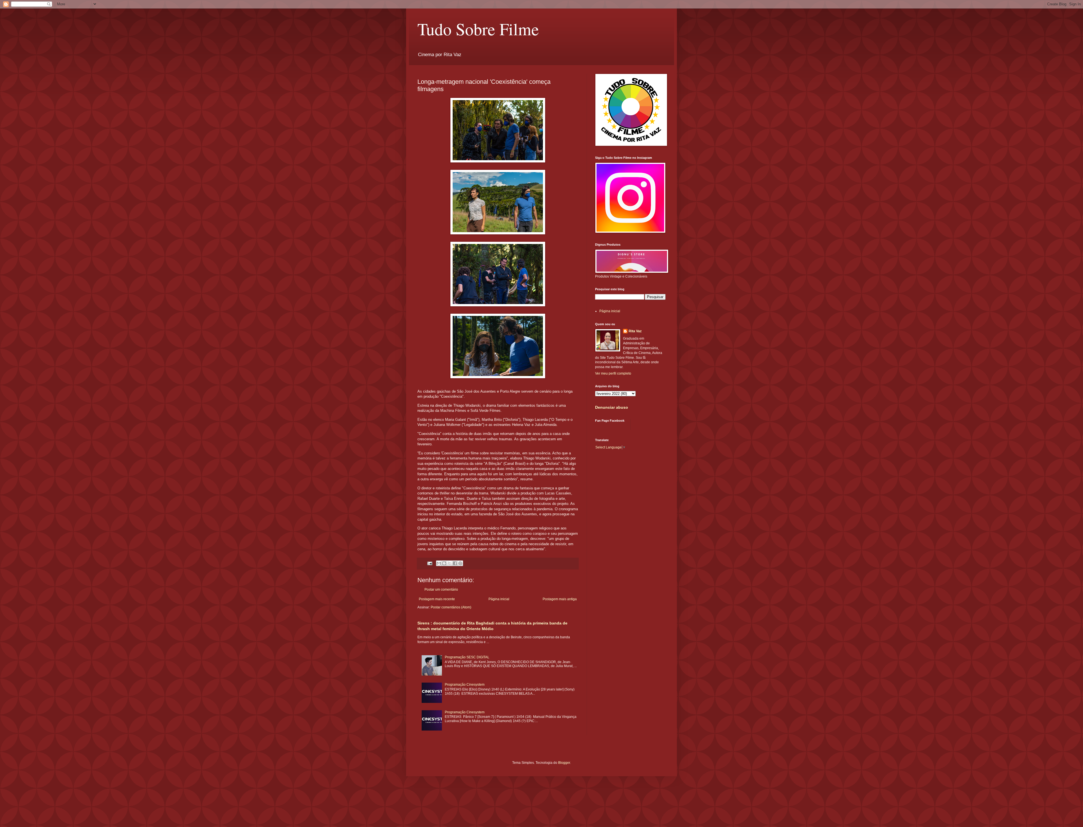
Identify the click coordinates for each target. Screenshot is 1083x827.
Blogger (564, 763)
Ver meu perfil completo (613, 373)
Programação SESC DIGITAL (467, 657)
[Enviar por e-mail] (439, 563)
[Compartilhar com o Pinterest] (460, 563)
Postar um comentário (441, 589)
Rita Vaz (635, 331)
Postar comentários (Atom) (451, 607)
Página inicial (498, 599)
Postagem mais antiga (560, 599)
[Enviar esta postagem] (429, 563)
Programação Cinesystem (465, 685)
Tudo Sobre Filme (478, 28)
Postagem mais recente (437, 599)
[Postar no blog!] (444, 563)
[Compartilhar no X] (449, 563)
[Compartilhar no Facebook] (455, 563)
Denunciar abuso (611, 407)
